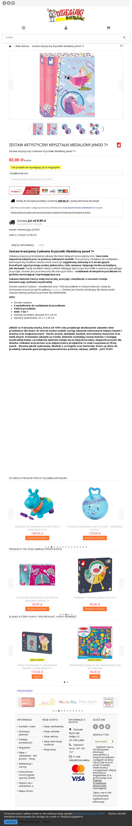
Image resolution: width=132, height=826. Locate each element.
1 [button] (45, 547)
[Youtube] (9, 3)
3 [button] (51, 547)
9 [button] (69, 547)
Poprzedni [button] (11, 85)
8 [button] (66, 547)
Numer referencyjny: (20, 229)
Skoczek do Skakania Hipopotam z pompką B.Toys (37, 528)
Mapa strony (26, 790)
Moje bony (50, 749)
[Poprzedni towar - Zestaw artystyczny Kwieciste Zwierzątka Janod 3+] (120, 46)
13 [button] (80, 547)
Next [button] (103, 129)
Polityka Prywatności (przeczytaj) (99, 783)
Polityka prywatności (25, 741)
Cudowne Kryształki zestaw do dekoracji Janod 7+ (37, 599)
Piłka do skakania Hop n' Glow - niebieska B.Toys (95, 528)
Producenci (25, 690)
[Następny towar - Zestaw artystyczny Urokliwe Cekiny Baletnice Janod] (122, 46)
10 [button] (71, 547)
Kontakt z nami (27, 726)
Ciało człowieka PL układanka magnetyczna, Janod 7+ (37, 666)
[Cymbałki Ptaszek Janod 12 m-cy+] (94, 575)
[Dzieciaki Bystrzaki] (66, 15)
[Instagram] (13, 3)
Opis (41, 245)
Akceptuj (10, 822)
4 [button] (54, 547)
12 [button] (77, 547)
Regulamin (24, 747)
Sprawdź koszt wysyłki (29, 223)
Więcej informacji (22, 245)
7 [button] (63, 547)
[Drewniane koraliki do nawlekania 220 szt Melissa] (94, 643)
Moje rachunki (51, 731)
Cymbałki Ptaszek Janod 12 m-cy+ (95, 597)
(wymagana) (104, 767)
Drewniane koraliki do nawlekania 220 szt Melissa (95, 666)
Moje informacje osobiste (53, 743)
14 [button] (83, 547)
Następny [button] (121, 85)
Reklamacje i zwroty (26, 765)
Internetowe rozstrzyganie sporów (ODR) (27, 774)
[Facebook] (4, 3)
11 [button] (74, 547)
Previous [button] (29, 129)
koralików (56, 289)
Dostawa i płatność (24, 733)
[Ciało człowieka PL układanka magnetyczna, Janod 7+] (37, 643)
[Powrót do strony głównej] (10, 46)
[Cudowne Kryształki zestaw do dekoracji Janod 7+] (37, 575)
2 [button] (48, 547)
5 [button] (57, 547)
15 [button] (86, 547)
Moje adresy (51, 736)
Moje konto (50, 719)
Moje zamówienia (53, 726)
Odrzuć (46, 821)
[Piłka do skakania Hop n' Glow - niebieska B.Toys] (94, 504)
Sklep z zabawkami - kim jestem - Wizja (28, 755)
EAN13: (13, 235)
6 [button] (60, 547)
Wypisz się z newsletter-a (26, 784)
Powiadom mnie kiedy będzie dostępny (31, 179)
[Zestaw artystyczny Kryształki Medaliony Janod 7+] (38, 129)
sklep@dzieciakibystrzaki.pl (84, 760)
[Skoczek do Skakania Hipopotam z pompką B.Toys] (37, 504)
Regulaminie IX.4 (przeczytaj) (102, 776)
